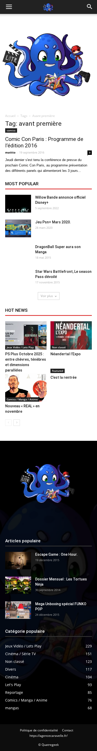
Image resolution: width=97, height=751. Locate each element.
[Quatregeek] (48, 62)
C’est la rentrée (63, 377)
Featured (57, 371)
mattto (10, 152)
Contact (67, 730)
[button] (90, 7)
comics (11, 130)
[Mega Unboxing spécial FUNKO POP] (18, 610)
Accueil (10, 116)
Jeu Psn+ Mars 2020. (53, 222)
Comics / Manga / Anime (22, 399)
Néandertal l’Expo (65, 354)
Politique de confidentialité (39, 730)
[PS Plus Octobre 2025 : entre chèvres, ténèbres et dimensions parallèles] (26, 335)
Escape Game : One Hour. (56, 554)
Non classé (59, 347)
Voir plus (47, 296)
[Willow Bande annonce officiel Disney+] (18, 204)
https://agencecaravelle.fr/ (48, 735)
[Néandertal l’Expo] (71, 335)
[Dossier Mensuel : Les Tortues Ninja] (18, 585)
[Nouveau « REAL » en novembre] (26, 387)
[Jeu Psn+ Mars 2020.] (18, 228)
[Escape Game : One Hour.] (18, 561)
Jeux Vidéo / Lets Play (20, 347)
